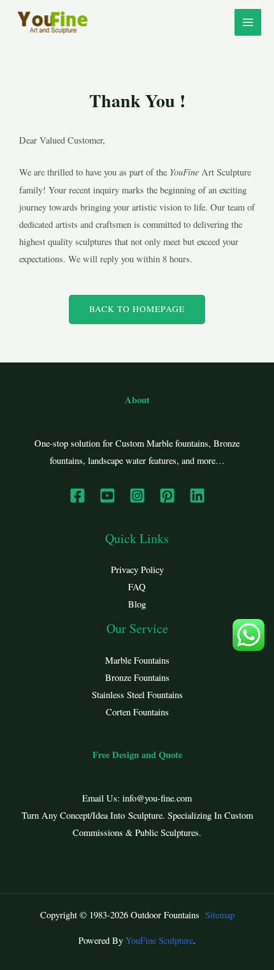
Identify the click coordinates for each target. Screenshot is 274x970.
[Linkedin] (197, 496)
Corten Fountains (137, 712)
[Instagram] (137, 496)
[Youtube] (107, 496)
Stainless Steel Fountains (137, 695)
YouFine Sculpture (159, 940)
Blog (137, 604)
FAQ (137, 587)
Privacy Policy (137, 569)
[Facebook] (77, 496)
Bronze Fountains (137, 677)
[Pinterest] (167, 496)
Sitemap (219, 915)
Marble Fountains (137, 660)
